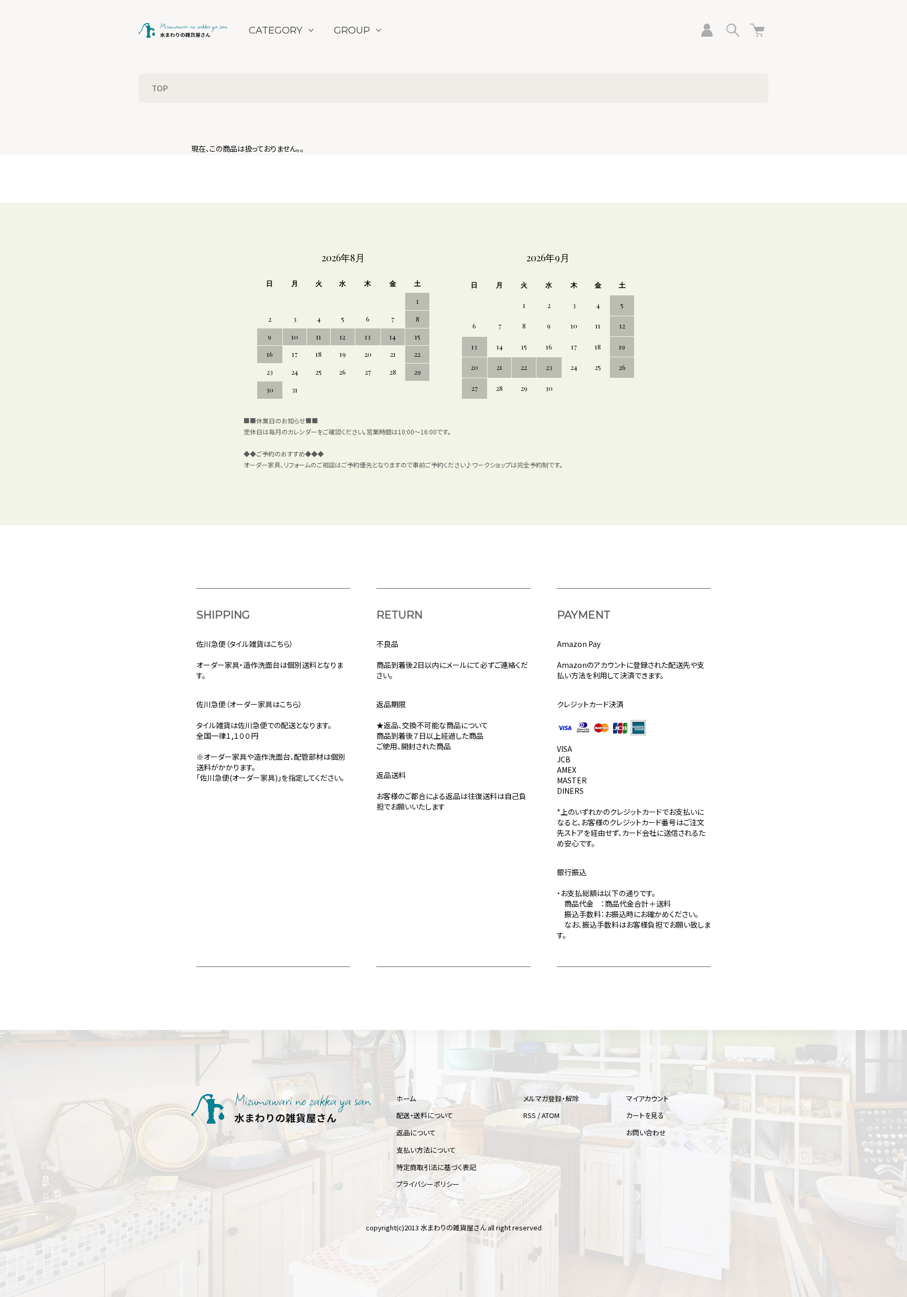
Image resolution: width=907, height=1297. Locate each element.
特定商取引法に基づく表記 (436, 1167)
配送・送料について (424, 1115)
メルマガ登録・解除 (551, 1098)
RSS (529, 1115)
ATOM (551, 1115)
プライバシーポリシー (427, 1184)
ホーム (406, 1098)
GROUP (352, 30)
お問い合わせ (646, 1132)
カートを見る (645, 1115)
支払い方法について (426, 1150)
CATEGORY (275, 30)
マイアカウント (647, 1098)
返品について (416, 1132)
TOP (160, 87)
